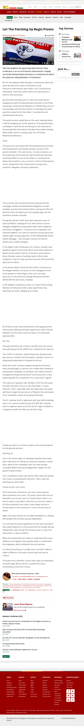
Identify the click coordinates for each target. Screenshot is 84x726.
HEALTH (46, 12)
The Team (32, 710)
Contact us (26, 710)
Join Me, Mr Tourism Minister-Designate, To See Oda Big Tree (26, 638)
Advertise (58, 7)
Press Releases (10, 692)
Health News (10, 696)
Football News (22, 685)
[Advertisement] (28, 185)
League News (22, 687)
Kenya (32, 692)
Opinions (48, 17)
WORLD (59, 12)
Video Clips (69, 687)
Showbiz (68, 680)
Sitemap (46, 710)
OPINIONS (39, 12)
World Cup (21, 692)
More (16, 17)
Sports (20, 680)
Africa (32, 680)
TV (40, 7)
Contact (71, 7)
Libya (32, 687)
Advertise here (20, 610)
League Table (22, 689)
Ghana (64, 7)
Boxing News (22, 696)
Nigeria (32, 683)
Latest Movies (70, 683)
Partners (52, 710)
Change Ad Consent (21, 712)
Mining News (57, 700)
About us (18, 710)
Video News (69, 685)
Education (9, 685)
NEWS (9, 12)
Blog (20, 17)
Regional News (10, 694)
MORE (75, 74)
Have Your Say (46, 694)
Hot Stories (8, 20)
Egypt (32, 685)
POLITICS (31, 12)
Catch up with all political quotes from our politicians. (29, 607)
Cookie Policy (11, 712)
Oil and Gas (57, 698)
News (8, 680)
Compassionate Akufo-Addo (13, 644)
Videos (45, 7)
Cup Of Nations (23, 694)
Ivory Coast (33, 694)
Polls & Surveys (47, 696)
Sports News (22, 683)
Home (30, 7)
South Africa (34, 696)
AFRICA (53, 12)
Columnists (27, 17)
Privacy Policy (68, 710)
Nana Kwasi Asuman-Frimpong (15, 35)
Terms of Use (59, 710)
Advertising (40, 710)
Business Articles (58, 683)
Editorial (55, 17)
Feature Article (8, 38)
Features (41, 17)
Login (77, 7)
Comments (67, 17)
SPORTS (15, 12)
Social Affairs (10, 689)
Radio (35, 7)
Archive (9, 17)
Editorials (45, 689)
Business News (58, 680)
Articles (34, 17)
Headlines (9, 683)
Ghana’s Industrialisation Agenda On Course (20, 649)
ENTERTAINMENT (70, 12)
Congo (32, 689)
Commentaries (46, 692)
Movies (51, 7)
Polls (61, 17)
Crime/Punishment (12, 687)
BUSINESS (23, 12)
